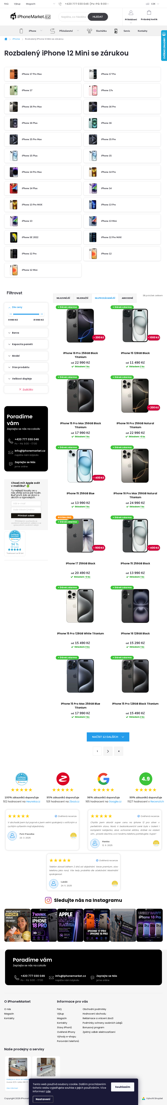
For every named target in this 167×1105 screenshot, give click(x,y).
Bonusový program (93, 1027)
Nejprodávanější (105, 298)
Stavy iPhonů (64, 1027)
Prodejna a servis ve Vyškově (18, 1079)
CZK (153, 3)
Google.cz (115, 801)
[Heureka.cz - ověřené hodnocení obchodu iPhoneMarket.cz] (26, 543)
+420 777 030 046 (27, 439)
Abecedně (127, 298)
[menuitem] (31, 31)
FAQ (6, 3)
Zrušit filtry (28, 389)
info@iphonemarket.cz (30, 451)
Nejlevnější (63, 298)
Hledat (98, 17)
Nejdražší (82, 298)
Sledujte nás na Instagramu (88, 900)
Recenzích (157, 801)
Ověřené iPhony (66, 1032)
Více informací (12, 1088)
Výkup (17, 3)
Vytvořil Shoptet (154, 1098)
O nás (7, 1009)
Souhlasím (122, 1087)
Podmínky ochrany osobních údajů (102, 1022)
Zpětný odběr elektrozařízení (99, 1032)
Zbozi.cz (74, 801)
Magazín (30, 3)
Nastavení (43, 1099)
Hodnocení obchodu (94, 1013)
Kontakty (9, 1018)
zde (48, 1091)
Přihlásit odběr (26, 515)
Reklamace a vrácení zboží (98, 1018)
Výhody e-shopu (66, 1036)
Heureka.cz (33, 801)
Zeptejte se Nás (25, 462)
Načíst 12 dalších (105, 737)
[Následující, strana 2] (108, 751)
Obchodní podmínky (94, 1009)
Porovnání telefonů (68, 1041)
